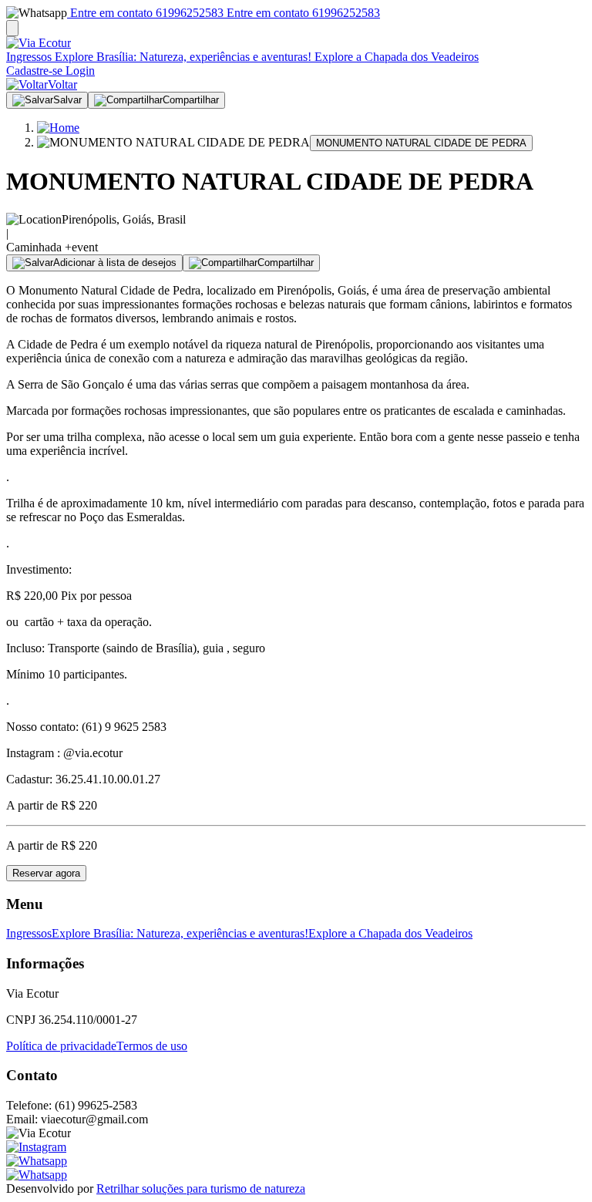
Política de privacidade (61, 1045)
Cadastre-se (34, 70)
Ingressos (29, 56)
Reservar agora (46, 873)
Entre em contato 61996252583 (145, 12)
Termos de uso (151, 1045)
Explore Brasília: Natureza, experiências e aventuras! (181, 56)
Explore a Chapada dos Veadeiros (395, 56)
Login (78, 70)
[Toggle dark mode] (12, 28)
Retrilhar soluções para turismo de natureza (200, 1188)
